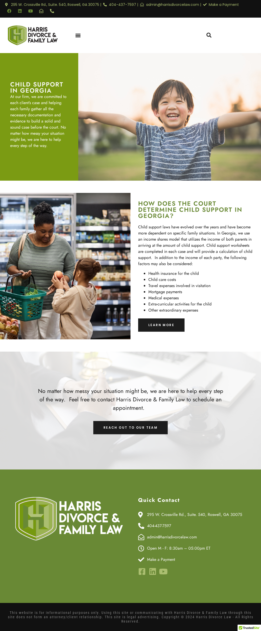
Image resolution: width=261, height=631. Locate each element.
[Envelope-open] (41, 11)
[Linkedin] (20, 11)
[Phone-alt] (52, 11)
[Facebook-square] (142, 571)
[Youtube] (31, 11)
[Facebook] (9, 11)
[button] (78, 35)
